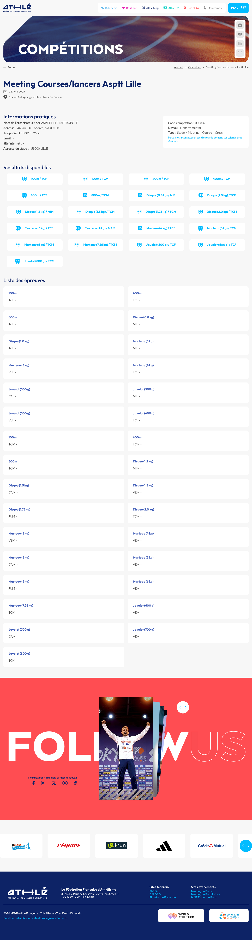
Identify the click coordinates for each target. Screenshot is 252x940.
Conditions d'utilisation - (18, 918)
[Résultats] (240, 34)
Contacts (62, 918)
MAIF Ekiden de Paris (204, 897)
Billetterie (111, 7)
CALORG (155, 894)
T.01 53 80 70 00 (70, 896)
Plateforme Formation (163, 897)
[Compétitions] (240, 25)
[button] (185, 707)
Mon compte (215, 7)
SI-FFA (153, 891)
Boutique (131, 7)
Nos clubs (193, 7)
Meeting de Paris (201, 891)
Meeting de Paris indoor (205, 894)
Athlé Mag (152, 7)
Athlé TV (173, 7)
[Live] (240, 53)
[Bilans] (240, 43)
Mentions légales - (45, 918)
